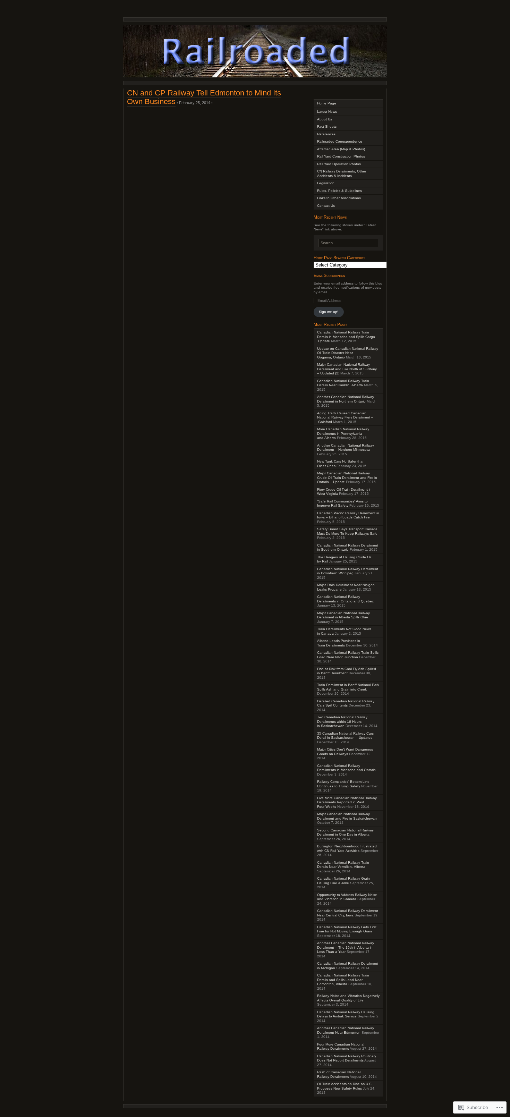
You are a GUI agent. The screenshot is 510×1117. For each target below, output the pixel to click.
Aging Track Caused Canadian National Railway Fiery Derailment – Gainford (345, 417)
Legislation (325, 183)
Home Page (326, 103)
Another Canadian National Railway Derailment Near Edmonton (345, 1030)
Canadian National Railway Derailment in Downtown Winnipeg (347, 571)
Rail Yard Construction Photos (341, 156)
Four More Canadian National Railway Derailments (340, 1046)
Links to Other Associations (339, 198)
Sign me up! (328, 312)
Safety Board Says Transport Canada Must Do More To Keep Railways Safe (347, 531)
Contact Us (326, 206)
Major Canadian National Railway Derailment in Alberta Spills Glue (343, 615)
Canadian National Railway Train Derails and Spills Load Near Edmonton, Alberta (343, 979)
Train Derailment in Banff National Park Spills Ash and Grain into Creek (348, 687)
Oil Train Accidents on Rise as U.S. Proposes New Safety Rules (345, 1086)
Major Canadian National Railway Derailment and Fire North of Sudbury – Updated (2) (347, 369)
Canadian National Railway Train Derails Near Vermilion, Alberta (343, 865)
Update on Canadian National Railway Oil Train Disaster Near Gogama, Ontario (347, 353)
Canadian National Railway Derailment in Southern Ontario (347, 547)
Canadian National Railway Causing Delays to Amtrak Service (345, 1014)
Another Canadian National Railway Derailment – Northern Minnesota (345, 447)
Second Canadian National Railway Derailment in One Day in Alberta (345, 832)
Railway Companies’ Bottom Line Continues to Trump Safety (343, 784)
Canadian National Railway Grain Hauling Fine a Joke (343, 881)
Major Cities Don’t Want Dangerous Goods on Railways (345, 751)
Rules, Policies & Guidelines (339, 191)
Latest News (327, 111)
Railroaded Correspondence (339, 141)
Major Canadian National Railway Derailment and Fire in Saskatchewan (347, 816)
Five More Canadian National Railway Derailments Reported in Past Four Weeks (347, 802)
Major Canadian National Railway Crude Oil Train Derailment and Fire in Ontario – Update (347, 477)
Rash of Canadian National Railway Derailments (338, 1074)
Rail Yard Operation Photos (339, 164)
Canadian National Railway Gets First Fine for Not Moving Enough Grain (346, 929)
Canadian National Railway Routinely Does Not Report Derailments (346, 1058)
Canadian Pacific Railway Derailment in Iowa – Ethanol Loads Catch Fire (348, 515)
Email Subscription (329, 275)
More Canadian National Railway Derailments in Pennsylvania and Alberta (343, 433)
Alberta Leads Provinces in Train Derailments (338, 643)
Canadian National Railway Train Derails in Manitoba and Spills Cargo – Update (347, 336)
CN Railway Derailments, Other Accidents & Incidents (341, 173)
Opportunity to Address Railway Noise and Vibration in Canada (347, 897)
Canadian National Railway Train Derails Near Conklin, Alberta (343, 383)
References (326, 134)
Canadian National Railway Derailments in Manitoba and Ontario (346, 768)
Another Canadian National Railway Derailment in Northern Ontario (345, 399)
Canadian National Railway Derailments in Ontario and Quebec (345, 599)
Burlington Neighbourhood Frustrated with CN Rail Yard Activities (347, 848)
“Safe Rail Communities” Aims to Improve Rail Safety (342, 503)
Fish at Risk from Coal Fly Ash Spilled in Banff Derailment (346, 671)
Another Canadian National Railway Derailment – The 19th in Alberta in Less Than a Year (345, 947)
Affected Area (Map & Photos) (341, 149)
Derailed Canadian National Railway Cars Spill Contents (345, 703)
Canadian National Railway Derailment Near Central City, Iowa (347, 913)
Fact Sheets (327, 126)
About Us (324, 119)
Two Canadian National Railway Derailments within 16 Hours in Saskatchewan (342, 721)
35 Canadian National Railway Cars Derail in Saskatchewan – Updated (345, 735)
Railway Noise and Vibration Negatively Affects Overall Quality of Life (348, 998)
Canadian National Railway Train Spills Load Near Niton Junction (348, 655)
